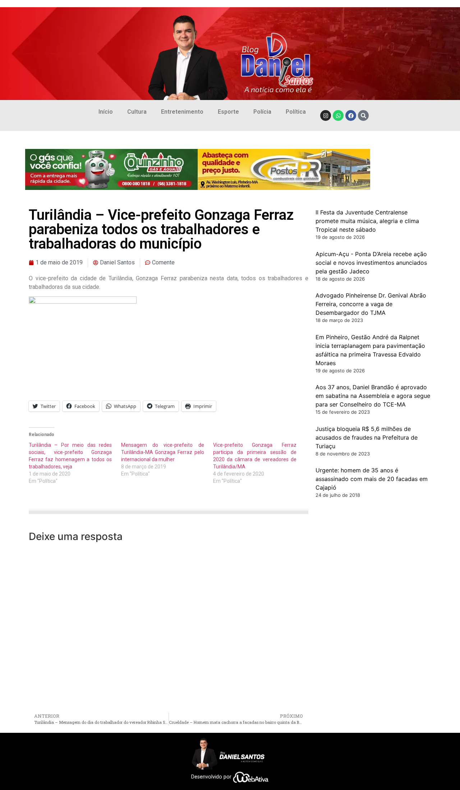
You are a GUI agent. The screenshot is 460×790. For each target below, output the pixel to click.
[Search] (363, 115)
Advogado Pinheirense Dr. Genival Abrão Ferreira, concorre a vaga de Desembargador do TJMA (371, 304)
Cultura (137, 111)
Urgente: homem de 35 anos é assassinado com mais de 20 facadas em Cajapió (372, 479)
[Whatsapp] (338, 115)
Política (296, 111)
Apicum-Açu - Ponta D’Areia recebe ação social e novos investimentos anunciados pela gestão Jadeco (371, 262)
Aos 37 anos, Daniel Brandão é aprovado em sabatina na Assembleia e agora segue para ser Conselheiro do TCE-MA (373, 395)
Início (105, 111)
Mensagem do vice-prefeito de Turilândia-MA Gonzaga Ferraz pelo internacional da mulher (162, 452)
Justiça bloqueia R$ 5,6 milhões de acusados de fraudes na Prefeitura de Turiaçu (367, 437)
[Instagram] (325, 115)
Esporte (228, 111)
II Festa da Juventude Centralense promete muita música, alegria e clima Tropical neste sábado (367, 221)
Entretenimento (182, 111)
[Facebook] (350, 115)
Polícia (262, 111)
